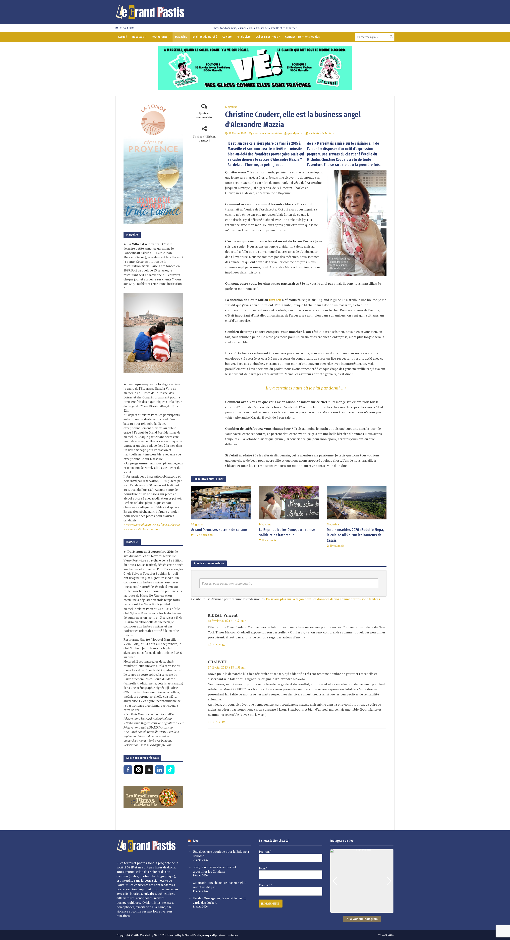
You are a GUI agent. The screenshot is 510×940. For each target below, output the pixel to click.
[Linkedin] (159, 769)
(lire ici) (275, 300)
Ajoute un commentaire (204, 115)
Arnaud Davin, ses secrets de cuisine (219, 529)
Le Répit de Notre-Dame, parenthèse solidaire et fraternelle (287, 532)
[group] (362, 881)
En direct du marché (204, 36)
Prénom (265, 851)
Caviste (227, 36)
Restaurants (159, 36)
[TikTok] (170, 769)
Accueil (122, 36)
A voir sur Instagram (364, 918)
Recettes (138, 36)
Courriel (265, 885)
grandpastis (295, 133)
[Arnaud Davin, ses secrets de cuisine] (221, 502)
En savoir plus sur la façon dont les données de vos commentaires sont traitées (323, 599)
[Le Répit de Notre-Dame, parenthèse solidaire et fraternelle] (289, 502)
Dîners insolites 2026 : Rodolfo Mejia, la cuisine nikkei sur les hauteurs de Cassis (355, 535)
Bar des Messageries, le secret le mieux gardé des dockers (219, 900)
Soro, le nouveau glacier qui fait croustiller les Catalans (214, 869)
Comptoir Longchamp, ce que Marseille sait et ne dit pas (219, 885)
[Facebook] (128, 769)
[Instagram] (138, 769)
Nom (263, 868)
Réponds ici (217, 645)
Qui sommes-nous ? (268, 36)
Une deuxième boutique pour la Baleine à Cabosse (221, 854)
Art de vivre (244, 36)
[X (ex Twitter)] (149, 769)
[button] (362, 910)
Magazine (181, 36)
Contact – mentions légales (302, 36)
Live (196, 841)
